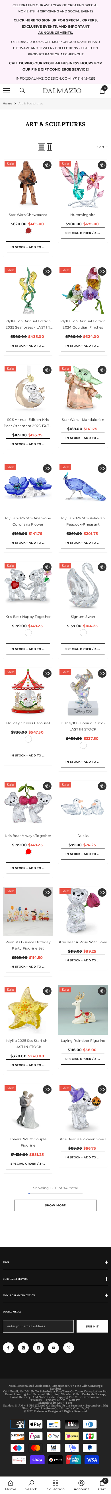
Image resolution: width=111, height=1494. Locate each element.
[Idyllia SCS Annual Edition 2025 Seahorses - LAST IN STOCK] (28, 290)
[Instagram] (23, 1347)
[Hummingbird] (83, 184)
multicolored (28, 632)
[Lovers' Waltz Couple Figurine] (28, 1108)
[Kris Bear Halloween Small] (83, 1108)
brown (28, 230)
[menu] (6, 90)
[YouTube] (53, 1347)
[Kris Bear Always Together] (28, 805)
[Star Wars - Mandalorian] (83, 389)
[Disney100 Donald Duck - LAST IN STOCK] (83, 692)
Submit (92, 1326)
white (83, 632)
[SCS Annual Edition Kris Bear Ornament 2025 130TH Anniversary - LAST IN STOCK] (28, 389)
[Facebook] (8, 1347)
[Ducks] (83, 805)
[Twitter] (68, 1347)
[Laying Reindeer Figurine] (83, 1010)
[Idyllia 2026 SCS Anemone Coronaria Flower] (28, 487)
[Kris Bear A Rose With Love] (83, 911)
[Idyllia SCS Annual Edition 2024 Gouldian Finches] (83, 290)
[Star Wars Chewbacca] (28, 184)
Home (7, 103)
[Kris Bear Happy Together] (28, 586)
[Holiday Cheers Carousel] (28, 692)
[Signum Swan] (83, 586)
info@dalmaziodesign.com (43, 78)
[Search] (22, 90)
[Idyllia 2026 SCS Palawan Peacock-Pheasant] (83, 487)
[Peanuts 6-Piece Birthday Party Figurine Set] (28, 911)
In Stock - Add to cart (30, 247)
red (28, 851)
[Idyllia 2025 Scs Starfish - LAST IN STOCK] (28, 1010)
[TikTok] (38, 1347)
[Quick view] (47, 165)
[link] (31, 1485)
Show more (55, 1205)
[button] (41, 147)
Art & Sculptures (30, 103)
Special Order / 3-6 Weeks (85, 233)
